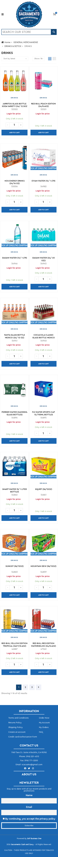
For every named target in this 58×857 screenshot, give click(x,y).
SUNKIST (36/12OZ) (15, 566)
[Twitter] (29, 768)
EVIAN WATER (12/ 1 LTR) (43, 181)
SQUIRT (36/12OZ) (43, 489)
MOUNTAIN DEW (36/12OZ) (43, 566)
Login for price (43, 114)
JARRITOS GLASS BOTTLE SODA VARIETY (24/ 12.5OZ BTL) (14, 106)
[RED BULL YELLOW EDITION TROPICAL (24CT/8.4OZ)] (14, 621)
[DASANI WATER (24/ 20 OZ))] (43, 236)
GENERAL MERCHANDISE (25, 42)
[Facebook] (25, 768)
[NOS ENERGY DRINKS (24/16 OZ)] (14, 159)
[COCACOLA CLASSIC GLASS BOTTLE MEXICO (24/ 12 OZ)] (43, 313)
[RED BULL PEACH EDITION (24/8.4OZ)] (43, 82)
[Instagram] (33, 768)
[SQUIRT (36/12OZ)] (43, 467)
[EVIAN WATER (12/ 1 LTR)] (43, 159)
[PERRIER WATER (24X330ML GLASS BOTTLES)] (14, 390)
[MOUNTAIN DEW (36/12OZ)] (43, 544)
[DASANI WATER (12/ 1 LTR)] (14, 236)
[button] (54, 14)
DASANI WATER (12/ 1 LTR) (14, 258)
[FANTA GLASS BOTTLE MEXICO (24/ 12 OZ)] (14, 313)
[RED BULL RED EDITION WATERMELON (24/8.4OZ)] (43, 621)
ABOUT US (29, 774)
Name (29, 795)
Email (29, 807)
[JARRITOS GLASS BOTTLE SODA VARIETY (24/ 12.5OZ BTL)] (14, 82)
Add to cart (14, 132)
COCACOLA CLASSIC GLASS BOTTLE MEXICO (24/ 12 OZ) (43, 337)
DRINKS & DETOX (12, 46)
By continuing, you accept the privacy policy (30, 818)
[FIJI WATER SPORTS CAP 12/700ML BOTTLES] (43, 390)
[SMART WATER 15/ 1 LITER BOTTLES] (14, 467)
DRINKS (14, 98)
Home (7, 42)
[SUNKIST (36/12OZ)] (14, 544)
